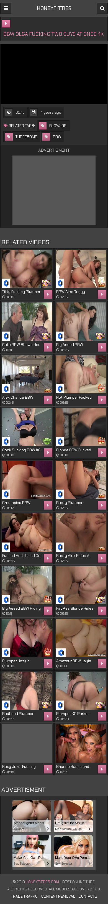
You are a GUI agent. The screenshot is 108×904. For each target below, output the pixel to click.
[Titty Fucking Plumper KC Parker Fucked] (27, 269)
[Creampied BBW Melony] (27, 480)
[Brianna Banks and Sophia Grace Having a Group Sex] (81, 743)
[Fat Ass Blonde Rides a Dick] (81, 585)
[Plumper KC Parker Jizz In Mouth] (81, 691)
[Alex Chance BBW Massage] (27, 374)
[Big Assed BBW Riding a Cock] (27, 585)
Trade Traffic (24, 896)
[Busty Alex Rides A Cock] (81, 532)
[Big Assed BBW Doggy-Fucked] (81, 321)
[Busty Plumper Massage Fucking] (81, 480)
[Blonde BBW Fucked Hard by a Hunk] (81, 427)
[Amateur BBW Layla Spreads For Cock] (81, 638)
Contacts (88, 896)
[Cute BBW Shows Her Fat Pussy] (27, 321)
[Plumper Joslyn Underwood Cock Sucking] (27, 638)
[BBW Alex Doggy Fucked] (81, 269)
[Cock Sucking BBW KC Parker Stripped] (27, 427)
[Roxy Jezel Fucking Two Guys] (27, 743)
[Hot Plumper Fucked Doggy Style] (81, 374)
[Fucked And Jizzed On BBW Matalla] (27, 532)
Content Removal (58, 896)
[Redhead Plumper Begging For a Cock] (27, 691)
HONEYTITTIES (54, 8)
